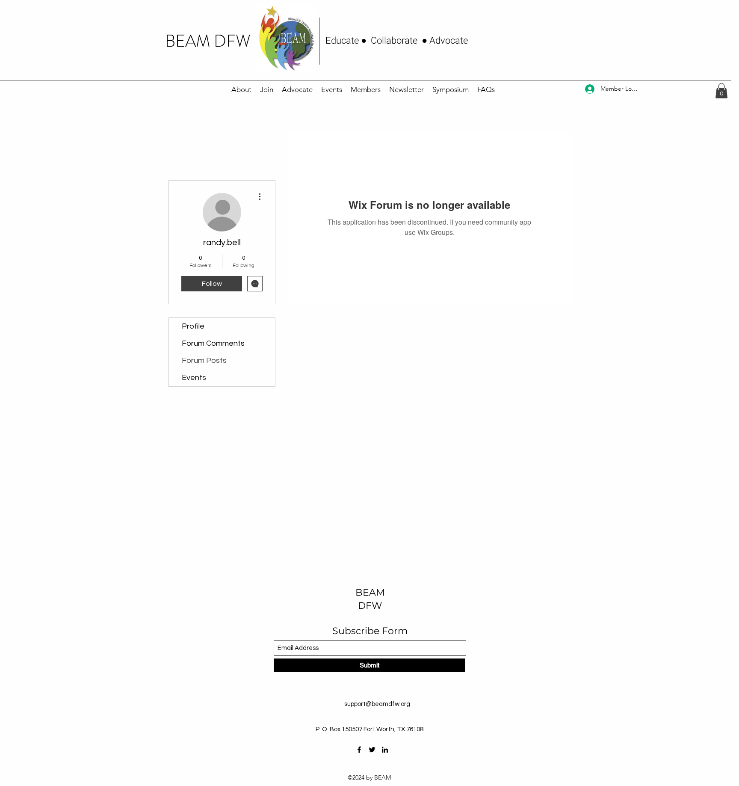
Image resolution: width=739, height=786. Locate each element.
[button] (721, 90)
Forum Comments (213, 343)
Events (194, 378)
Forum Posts (204, 360)
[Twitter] (372, 749)
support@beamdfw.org (377, 704)
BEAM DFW (208, 41)
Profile (193, 326)
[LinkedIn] (385, 749)
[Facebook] (359, 749)
